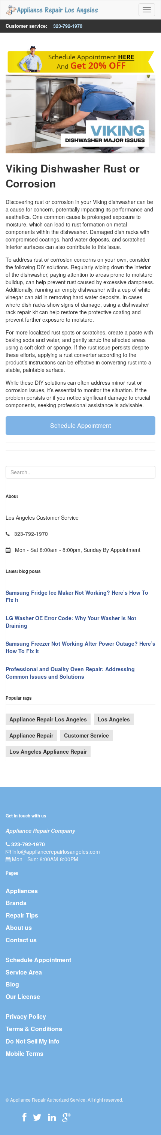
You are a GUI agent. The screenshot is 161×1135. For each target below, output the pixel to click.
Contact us (21, 940)
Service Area (24, 972)
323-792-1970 (67, 25)
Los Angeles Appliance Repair (48, 751)
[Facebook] (24, 1117)
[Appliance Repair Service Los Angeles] (51, 9)
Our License (23, 996)
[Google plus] (66, 1117)
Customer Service (86, 735)
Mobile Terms (24, 1053)
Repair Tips (22, 915)
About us (19, 927)
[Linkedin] (52, 1117)
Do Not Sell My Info (33, 1041)
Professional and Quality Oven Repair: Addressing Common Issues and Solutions (70, 672)
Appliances (22, 890)
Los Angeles (114, 719)
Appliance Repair (31, 735)
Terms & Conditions (34, 1028)
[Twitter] (37, 1117)
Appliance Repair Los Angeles (48, 719)
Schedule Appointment (80, 425)
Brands (16, 902)
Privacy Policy (26, 1016)
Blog (12, 984)
